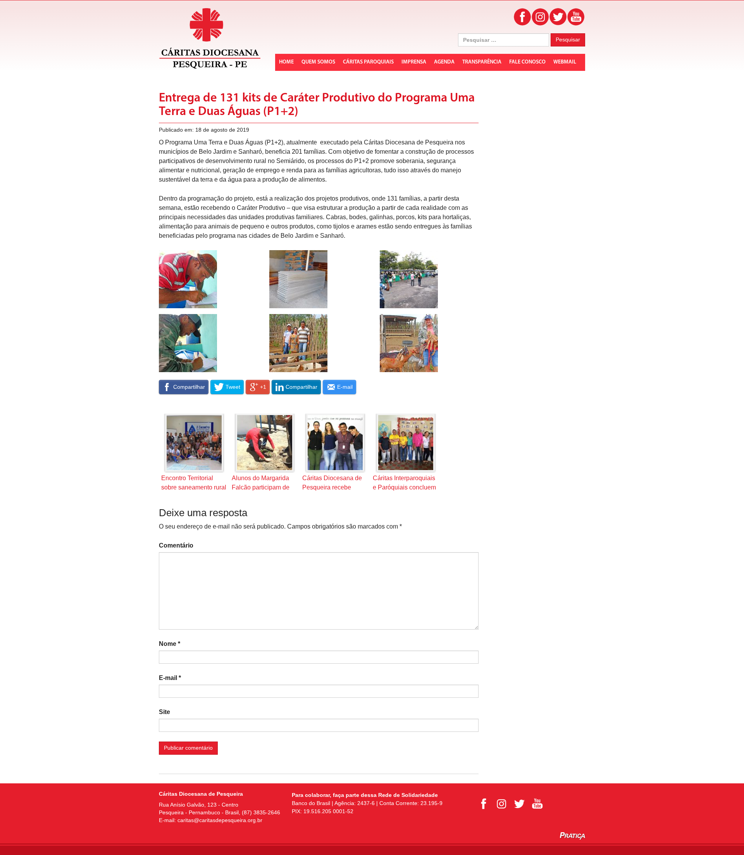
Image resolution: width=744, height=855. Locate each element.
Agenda (444, 62)
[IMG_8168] (188, 279)
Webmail (564, 62)
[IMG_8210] (298, 343)
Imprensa (413, 62)
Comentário (176, 545)
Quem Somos (318, 62)
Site (164, 712)
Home (286, 62)
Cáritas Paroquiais (368, 62)
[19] (409, 279)
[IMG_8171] (188, 343)
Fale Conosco (527, 62)
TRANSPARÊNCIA (481, 62)
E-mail (170, 678)
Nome (169, 643)
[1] (298, 279)
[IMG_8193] (409, 343)
